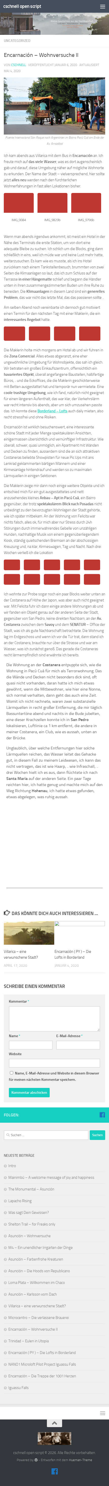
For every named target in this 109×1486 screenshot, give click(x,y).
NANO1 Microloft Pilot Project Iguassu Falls (42, 1364)
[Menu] (102, 6)
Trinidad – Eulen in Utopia (28, 1341)
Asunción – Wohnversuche (29, 1236)
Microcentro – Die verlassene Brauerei (38, 1317)
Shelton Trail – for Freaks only (31, 1224)
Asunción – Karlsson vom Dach (32, 1294)
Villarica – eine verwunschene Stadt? (37, 1306)
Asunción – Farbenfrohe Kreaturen (35, 1259)
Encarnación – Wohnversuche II (33, 1329)
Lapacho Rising (20, 1201)
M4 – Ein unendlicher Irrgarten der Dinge (40, 1247)
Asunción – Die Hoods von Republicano (39, 1271)
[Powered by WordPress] (36, 1460)
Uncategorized (17, 41)
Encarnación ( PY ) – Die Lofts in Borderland (42, 1352)
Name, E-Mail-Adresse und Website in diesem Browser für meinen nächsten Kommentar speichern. (54, 1076)
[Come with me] (102, 1115)
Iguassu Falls (18, 1387)
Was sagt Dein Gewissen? (28, 1212)
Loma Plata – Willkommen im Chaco (36, 1282)
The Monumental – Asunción (31, 1189)
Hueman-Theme (80, 1460)
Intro (12, 1166)
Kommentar (19, 1001)
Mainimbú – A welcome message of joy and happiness (51, 1177)
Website (15, 1054)
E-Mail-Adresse (69, 1036)
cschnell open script (22, 6)
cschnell (18, 65)
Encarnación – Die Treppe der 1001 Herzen (42, 1376)
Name (14, 1036)
